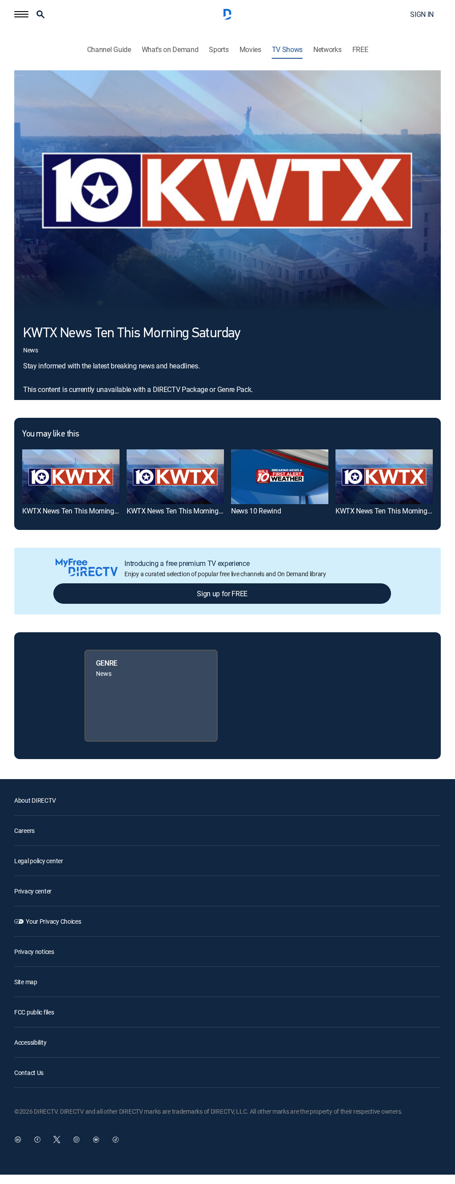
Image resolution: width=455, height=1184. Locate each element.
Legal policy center (38, 861)
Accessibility (30, 1042)
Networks (327, 49)
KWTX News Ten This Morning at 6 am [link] (185, 511)
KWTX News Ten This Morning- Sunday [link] (81, 511)
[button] (21, 14)
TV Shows (287, 49)
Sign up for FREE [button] (222, 593)
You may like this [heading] (50, 434)
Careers (24, 830)
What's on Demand (170, 49)
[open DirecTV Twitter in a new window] (56, 1139)
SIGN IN (422, 14)
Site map (25, 982)
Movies (250, 49)
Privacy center (33, 891)
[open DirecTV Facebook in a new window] (37, 1139)
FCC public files (34, 1012)
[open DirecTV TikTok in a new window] (115, 1139)
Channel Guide (109, 49)
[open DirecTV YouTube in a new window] (96, 1139)
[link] (71, 476)
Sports (218, 49)
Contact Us (29, 1072)
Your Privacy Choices (53, 921)
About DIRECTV (35, 800)
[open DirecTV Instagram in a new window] (76, 1139)
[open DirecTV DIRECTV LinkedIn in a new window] (17, 1139)
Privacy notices (34, 951)
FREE (360, 49)
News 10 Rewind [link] (256, 511)
